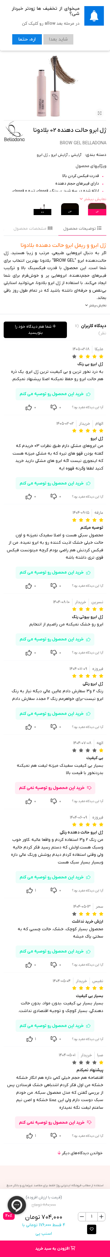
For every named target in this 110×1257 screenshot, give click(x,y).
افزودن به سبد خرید (53, 1248)
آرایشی (76, 155)
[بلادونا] (14, 131)
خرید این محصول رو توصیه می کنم (52, 394)
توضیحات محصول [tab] (80, 229)
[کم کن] (82, 1216)
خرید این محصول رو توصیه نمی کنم (52, 788)
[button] (91, 1229)
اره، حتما (25, 38)
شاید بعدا (52, 38)
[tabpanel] (55, 275)
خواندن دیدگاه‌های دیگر (82, 1153)
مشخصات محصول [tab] (30, 229)
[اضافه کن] (101, 1216)
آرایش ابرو (59, 155)
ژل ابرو (42, 155)
